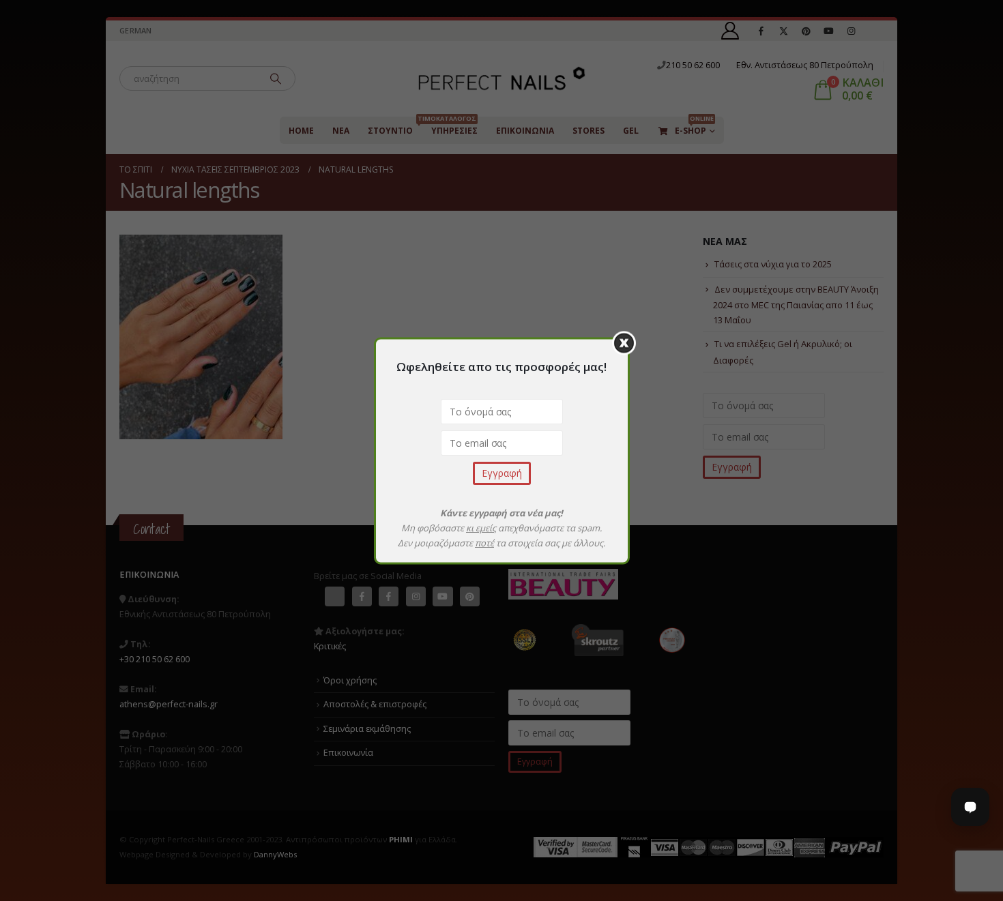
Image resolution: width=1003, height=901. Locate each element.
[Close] (624, 343)
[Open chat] (970, 807)
